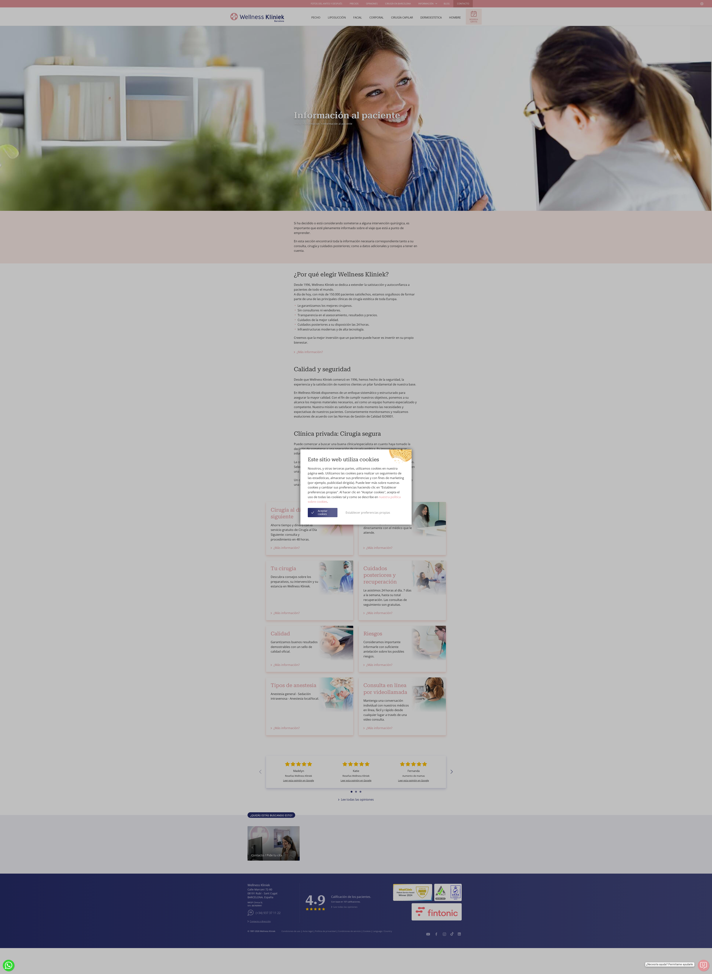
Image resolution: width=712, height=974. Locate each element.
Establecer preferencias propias (368, 513)
